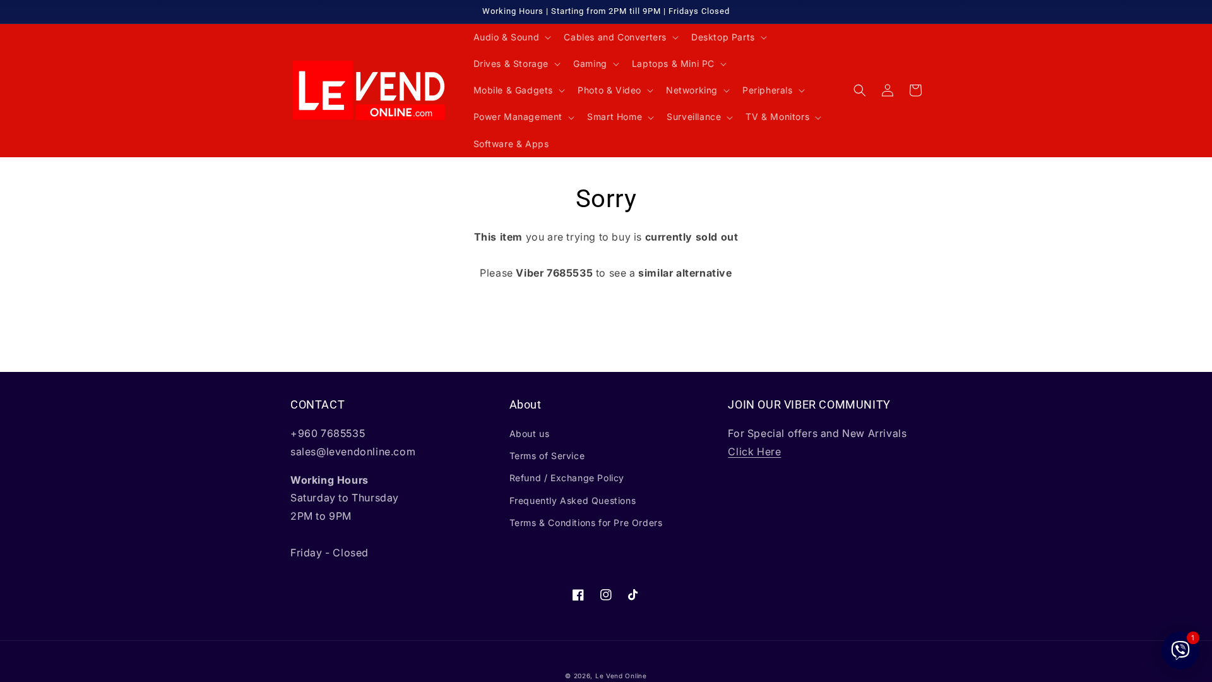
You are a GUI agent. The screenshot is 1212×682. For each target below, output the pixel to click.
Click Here (754, 451)
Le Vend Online (621, 675)
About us (529, 433)
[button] (511, 37)
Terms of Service (547, 455)
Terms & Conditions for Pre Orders (586, 522)
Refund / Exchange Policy (566, 477)
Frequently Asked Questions (572, 500)
